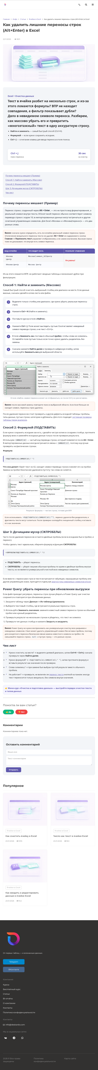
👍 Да (8, 712)
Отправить (13, 770)
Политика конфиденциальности (19, 1012)
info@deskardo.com (15, 1025)
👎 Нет (21, 712)
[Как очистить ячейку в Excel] (25, 825)
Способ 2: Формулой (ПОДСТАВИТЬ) (22, 184)
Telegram (13, 962)
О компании (9, 1003)
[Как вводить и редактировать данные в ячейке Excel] (25, 882)
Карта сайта (70, 1058)
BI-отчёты (8, 998)
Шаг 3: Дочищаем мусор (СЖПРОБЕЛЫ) (23, 188)
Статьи (6, 994)
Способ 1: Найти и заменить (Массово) (23, 180)
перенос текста (56, 674)
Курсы (6, 985)
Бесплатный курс (11, 989)
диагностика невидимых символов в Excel (71, 581)
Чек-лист (9, 192)
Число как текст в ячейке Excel (70, 836)
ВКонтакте (13, 969)
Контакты (7, 1008)
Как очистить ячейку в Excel (21, 836)
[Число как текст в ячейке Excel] (73, 825)
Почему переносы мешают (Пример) (22, 175)
